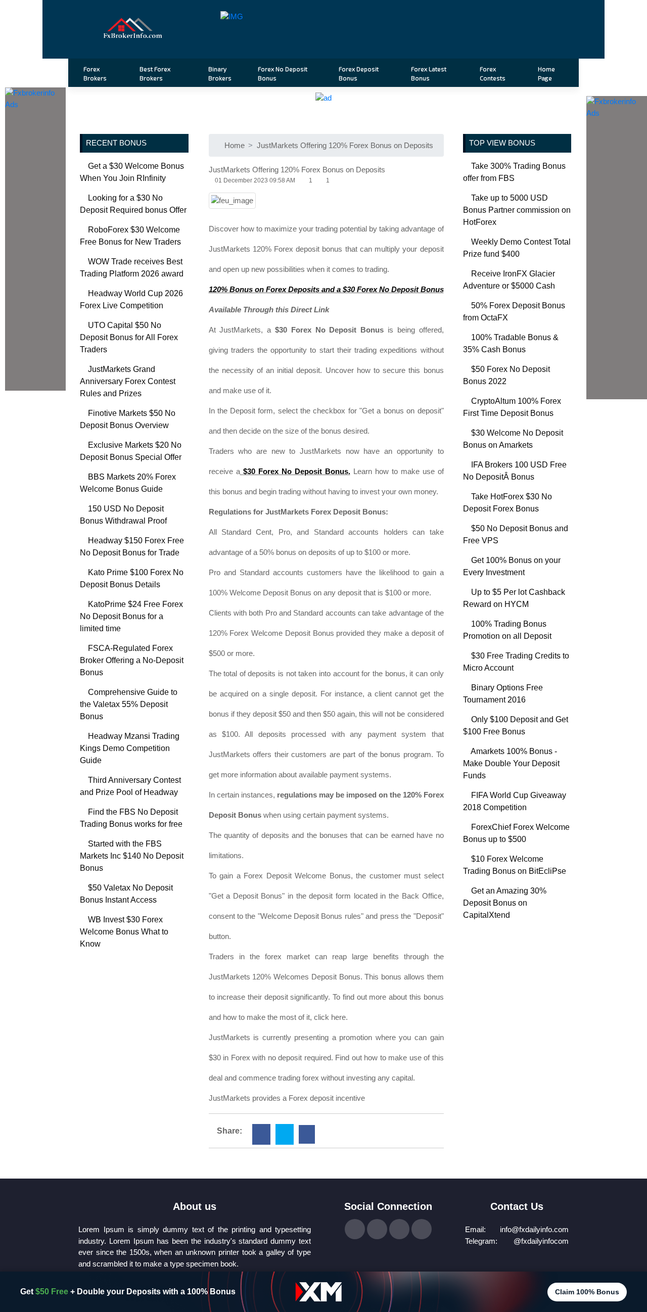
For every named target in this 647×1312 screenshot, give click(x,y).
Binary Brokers (220, 73)
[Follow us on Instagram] (399, 1229)
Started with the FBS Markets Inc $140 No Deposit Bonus (131, 855)
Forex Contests (492, 73)
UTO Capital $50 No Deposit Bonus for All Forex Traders (129, 337)
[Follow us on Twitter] (377, 1229)
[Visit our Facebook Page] (355, 1229)
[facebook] (261, 1134)
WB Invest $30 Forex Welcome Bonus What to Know (124, 931)
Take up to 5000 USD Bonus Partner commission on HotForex (517, 210)
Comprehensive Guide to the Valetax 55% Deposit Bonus (128, 704)
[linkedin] (307, 1134)
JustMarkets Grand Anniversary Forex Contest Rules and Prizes (127, 381)
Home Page (546, 73)
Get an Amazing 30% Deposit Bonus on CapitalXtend (504, 902)
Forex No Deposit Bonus (282, 73)
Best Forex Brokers (155, 73)
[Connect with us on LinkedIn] (421, 1229)
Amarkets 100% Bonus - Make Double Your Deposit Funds (511, 763)
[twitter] (284, 1134)
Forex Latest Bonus (428, 73)
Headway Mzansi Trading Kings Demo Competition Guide (129, 748)
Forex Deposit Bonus (359, 73)
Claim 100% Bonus (587, 1292)
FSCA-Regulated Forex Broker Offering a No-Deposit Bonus (131, 660)
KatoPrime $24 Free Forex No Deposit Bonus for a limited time (131, 616)
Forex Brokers (95, 73)
